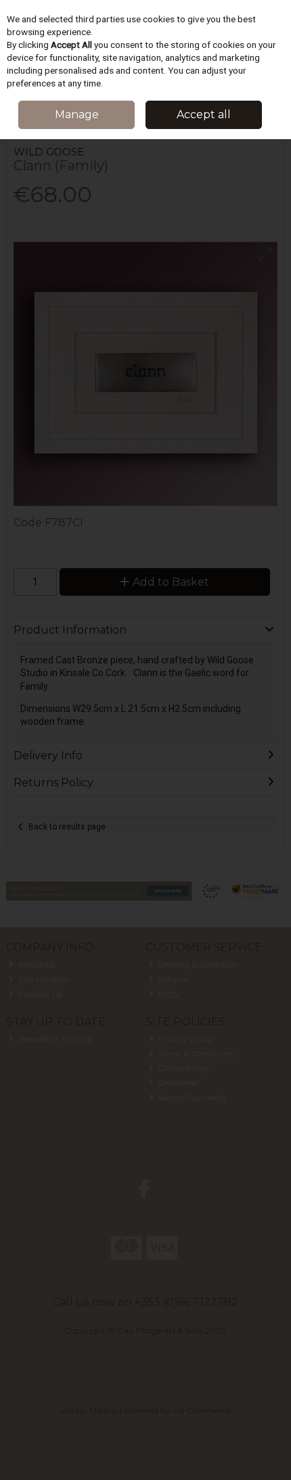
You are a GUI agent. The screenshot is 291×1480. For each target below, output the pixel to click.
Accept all (204, 114)
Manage (77, 114)
